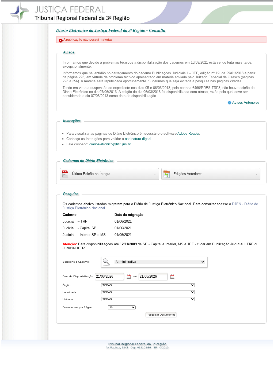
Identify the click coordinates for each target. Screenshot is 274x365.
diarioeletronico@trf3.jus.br (110, 144)
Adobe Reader (188, 133)
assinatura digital (138, 139)
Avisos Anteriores (245, 102)
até (135, 276)
